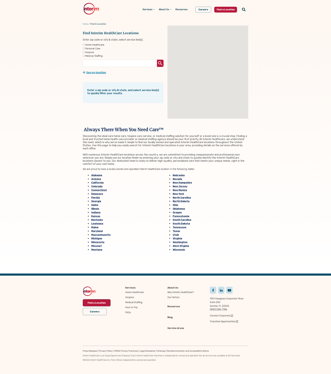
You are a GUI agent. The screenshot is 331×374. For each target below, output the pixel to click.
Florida (95, 197)
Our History (173, 297)
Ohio (175, 204)
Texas (176, 230)
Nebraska (179, 175)
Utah (176, 234)
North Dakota (181, 201)
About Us (172, 287)
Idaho (94, 204)
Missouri (96, 245)
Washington (180, 242)
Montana (96, 249)
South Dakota (181, 223)
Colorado (97, 186)
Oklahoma (179, 208)
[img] (91, 9)
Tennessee (179, 227)
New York (178, 193)
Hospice (89, 52)
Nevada (177, 178)
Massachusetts (101, 234)
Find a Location (97, 302)
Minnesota (97, 242)
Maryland (97, 230)
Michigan (96, 238)
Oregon (177, 212)
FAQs (128, 312)
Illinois (95, 208)
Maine (95, 227)
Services (130, 287)
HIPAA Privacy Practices (126, 351)
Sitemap (161, 351)
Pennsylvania (181, 216)
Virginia (177, 238)
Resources (173, 306)
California (97, 182)
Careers (95, 311)
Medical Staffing (93, 55)
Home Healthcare (94, 44)
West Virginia (181, 245)
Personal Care (92, 48)
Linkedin (221, 290)
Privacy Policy (105, 351)
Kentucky (97, 219)
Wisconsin (179, 249)
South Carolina (182, 219)
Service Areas (175, 328)
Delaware (97, 193)
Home (85, 24)
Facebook (213, 290)
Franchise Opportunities (222, 321)
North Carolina (182, 197)
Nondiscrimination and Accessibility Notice (188, 351)
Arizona (96, 178)
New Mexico (180, 190)
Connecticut (99, 190)
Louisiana (97, 223)
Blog (170, 317)
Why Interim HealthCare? (180, 292)
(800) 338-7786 (218, 309)
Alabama (96, 175)
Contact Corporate (220, 315)
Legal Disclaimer (147, 351)
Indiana (95, 212)
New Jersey (180, 186)
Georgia (96, 201)
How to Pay (131, 307)
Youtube (229, 290)
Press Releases (90, 351)
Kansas (95, 216)
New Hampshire (182, 182)
